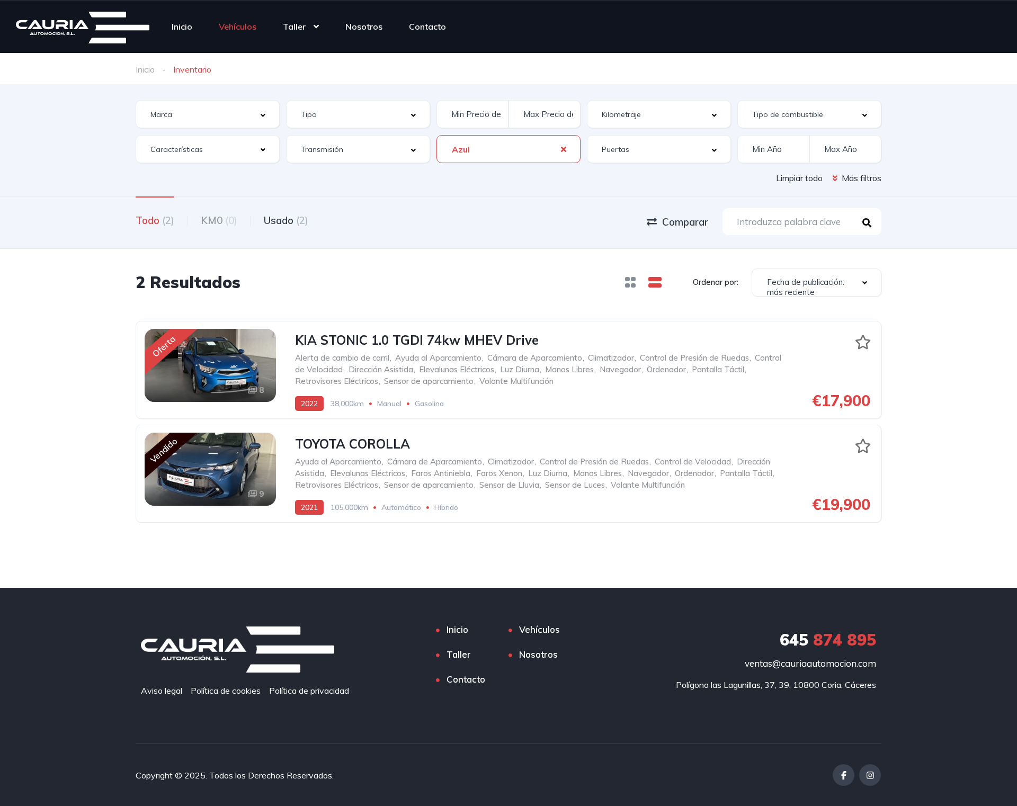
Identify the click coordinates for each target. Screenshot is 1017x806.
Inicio (182, 26)
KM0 (219, 220)
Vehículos (237, 26)
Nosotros (363, 26)
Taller (294, 26)
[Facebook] (843, 775)
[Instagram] (870, 775)
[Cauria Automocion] (82, 26)
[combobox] (208, 114)
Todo (155, 220)
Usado (286, 220)
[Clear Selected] (563, 148)
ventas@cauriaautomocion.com (810, 663)
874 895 (828, 640)
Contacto (427, 26)
